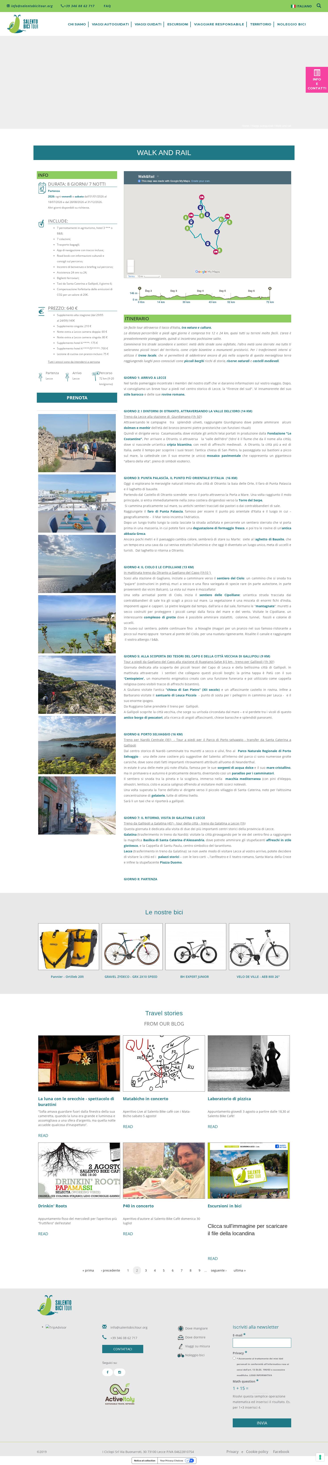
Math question (246, 1381)
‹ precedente (110, 1270)
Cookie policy (257, 1451)
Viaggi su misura (197, 1346)
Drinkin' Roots (52, 1206)
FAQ (107, 6)
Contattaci (122, 1349)
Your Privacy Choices (171, 1460)
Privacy (240, 1353)
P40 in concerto (138, 1206)
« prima (88, 1270)
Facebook (281, 1451)
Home (245, 125)
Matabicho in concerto (145, 1098)
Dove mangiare (196, 1328)
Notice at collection (144, 1460)
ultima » (240, 1270)
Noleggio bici (291, 24)
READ (43, 1135)
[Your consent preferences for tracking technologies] (320, 1457)
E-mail (239, 1335)
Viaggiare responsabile (219, 24)
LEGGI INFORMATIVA (260, 1375)
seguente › (218, 1270)
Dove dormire (195, 1337)
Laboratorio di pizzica (229, 1098)
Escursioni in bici (225, 1206)
